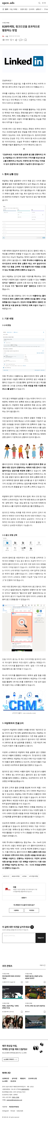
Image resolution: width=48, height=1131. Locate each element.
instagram (5, 1111)
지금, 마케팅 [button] (13, 9)
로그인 (44, 3)
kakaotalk (20, 1111)
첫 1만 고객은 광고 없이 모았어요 (35, 1006)
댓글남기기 (41, 938)
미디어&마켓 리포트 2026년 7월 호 (11, 977)
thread (13, 1111)
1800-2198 (15, 1097)
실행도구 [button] (38, 9)
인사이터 (31, 9)
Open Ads (8, 3)
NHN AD (6, 1072)
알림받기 (24, 898)
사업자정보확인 (25, 1089)
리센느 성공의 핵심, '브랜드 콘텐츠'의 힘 (10, 1007)
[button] (43, 965)
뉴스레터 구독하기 (9, 1059)
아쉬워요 (31, 910)
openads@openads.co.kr (14, 1100)
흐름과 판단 (23, 9)
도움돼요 (16, 910)
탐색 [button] (6, 9)
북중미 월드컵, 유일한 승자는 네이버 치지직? (34, 977)
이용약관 (4, 1107)
